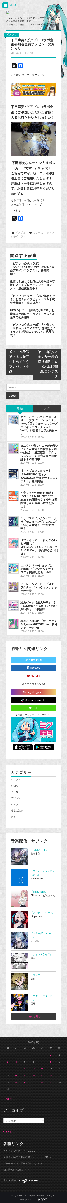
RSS (8, 1132)
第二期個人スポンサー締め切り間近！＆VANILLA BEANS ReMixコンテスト (48, 364)
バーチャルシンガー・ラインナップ (22, 1163)
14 (42, 1068)
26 (25, 1082)
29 (51, 1082)
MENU (13, 5)
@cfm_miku (35, 660)
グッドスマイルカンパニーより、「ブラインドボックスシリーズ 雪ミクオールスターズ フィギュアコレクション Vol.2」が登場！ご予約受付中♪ (39, 425)
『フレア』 (37, 975)
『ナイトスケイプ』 (41, 954)
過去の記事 (17, 810)
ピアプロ (11, 34)
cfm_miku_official (34, 692)
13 (33, 1068)
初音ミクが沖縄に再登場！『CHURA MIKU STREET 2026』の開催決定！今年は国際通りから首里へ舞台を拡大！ (38, 499)
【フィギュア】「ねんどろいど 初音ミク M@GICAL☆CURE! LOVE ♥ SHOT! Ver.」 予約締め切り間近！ (39, 546)
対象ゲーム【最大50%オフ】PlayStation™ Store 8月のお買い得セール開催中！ (38, 606)
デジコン (16, 798)
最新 (20, 408)
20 (33, 1075)
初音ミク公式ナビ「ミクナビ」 (34, 715)
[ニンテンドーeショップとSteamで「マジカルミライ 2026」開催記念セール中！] (13, 568)
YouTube (35, 676)
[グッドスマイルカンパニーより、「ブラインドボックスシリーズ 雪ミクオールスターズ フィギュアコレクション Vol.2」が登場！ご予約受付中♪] (13, 420)
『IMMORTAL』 (39, 850)
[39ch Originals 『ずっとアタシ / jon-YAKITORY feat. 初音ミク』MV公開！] (13, 624)
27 (33, 1082)
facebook (34, 667)
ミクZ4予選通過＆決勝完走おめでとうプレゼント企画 (19, 362)
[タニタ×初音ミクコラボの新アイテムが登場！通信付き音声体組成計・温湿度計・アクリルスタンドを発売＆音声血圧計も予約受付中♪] (13, 448)
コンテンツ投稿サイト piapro (19, 1151)
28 (42, 1082)
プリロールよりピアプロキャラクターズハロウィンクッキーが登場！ (38, 587)
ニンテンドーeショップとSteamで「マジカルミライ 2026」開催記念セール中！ (37, 569)
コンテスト (39, 232)
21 (42, 1075)
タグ (47, 408)
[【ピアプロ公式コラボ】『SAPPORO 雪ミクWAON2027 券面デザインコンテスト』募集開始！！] (13, 474)
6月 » (9, 1098)
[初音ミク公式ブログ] (22, 12)
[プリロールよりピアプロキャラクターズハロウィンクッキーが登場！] (13, 587)
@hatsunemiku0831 (35, 700)
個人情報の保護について (16, 1169)
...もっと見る (33, 1016)
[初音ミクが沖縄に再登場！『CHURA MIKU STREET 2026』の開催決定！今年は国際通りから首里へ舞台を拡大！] (13, 496)
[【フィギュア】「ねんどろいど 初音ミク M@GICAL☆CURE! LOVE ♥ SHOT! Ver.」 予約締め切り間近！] (13, 543)
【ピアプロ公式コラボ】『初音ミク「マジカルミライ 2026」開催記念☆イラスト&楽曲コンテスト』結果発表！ (33, 330)
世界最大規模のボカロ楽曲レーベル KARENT (28, 1157)
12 (25, 1068)
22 (51, 1075)
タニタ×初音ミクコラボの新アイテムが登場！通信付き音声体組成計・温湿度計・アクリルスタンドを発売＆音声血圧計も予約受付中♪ (39, 452)
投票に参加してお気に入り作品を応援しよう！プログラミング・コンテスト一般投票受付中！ (32, 285)
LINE (35, 708)
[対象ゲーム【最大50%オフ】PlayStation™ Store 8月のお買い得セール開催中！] (13, 605)
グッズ (14, 792)
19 (25, 1075)
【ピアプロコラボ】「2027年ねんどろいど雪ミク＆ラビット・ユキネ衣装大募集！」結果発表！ (32, 299)
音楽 (13, 817)
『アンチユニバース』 (43, 912)
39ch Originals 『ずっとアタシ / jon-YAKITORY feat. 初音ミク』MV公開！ (38, 624)
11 (16, 1068)
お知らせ (16, 786)
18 (16, 1075)
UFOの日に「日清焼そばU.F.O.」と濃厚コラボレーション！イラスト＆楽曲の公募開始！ (32, 314)
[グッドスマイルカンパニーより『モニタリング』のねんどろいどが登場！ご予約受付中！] (13, 521)
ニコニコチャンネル (35, 684)
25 (16, 1082)
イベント (16, 779)
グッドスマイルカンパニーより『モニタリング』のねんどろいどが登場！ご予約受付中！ (38, 523)
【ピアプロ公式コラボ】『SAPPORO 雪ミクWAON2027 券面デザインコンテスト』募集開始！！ (32, 268)
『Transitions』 (39, 891)
